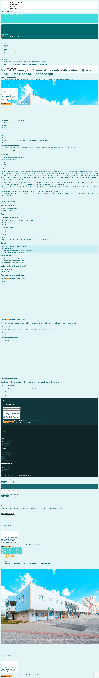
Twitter (25, 65)
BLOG (12, 6)
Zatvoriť (10, 482)
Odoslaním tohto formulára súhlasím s (21, 102)
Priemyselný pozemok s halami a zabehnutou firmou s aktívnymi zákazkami (38, 323)
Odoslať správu (6, 103)
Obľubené (11, 69)
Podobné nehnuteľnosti (11, 53)
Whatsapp (8, 65)
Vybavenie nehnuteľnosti (11, 51)
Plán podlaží (7, 47)
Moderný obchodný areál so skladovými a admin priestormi (30, 382)
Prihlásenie (8, 11)
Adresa (6, 45)
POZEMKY (6, 469)
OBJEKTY (6, 467)
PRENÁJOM (4, 77)
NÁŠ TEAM (14, 8)
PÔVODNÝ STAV (19, 278)
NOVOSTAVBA (13, 337)
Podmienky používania (33, 102)
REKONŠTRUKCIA (11, 77)
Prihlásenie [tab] (7, 485)
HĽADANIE (14, 4)
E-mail (47, 65)
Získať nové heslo (7, 513)
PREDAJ (3, 278)
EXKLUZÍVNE (10, 278)
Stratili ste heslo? (18, 494)
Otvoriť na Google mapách (9, 217)
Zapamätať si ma (7, 494)
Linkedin (41, 65)
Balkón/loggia (8, 269)
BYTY (5, 470)
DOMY (5, 466)
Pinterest (33, 65)
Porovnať (4, 482)
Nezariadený (8, 271)
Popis (5, 43)
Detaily (6, 49)
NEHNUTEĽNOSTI (16, 2)
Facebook (17, 65)
